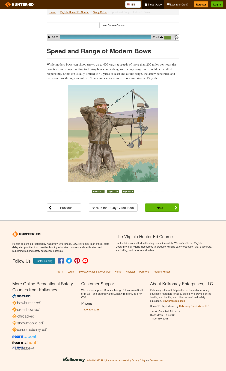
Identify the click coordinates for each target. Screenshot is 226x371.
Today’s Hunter (161, 271)
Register (201, 4)
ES (176, 39)
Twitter (69, 261)
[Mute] (161, 37)
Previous (66, 207)
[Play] (49, 37)
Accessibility (125, 360)
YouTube (85, 261)
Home (52, 12)
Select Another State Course (95, 271)
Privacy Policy (138, 360)
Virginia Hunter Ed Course (74, 12)
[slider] (169, 37)
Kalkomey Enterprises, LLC (194, 306)
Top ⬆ (59, 271)
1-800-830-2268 (90, 309)
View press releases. (174, 300)
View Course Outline (113, 25)
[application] (113, 37)
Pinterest (77, 261)
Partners (144, 271)
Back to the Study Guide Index (113, 207)
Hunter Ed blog (44, 261)
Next (160, 207)
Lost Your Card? (179, 4)
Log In (217, 4)
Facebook (61, 261)
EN (176, 36)
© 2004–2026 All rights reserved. (103, 360)
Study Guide (154, 4)
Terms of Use (156, 360)
